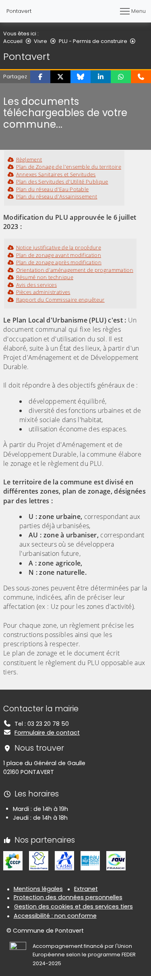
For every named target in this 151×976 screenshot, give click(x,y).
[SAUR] (116, 860)
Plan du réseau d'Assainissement (56, 196)
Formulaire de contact (47, 733)
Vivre (40, 41)
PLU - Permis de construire (93, 41)
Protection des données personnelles (68, 897)
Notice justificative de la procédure (58, 247)
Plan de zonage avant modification (58, 255)
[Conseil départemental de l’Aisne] (64, 860)
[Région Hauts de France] (38, 860)
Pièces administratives (43, 292)
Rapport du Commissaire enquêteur (60, 299)
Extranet (86, 889)
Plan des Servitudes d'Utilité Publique (62, 181)
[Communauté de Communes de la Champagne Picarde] (13, 860)
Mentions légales (38, 889)
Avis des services (36, 284)
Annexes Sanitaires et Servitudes (56, 174)
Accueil (13, 41)
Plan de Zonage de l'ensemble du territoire (68, 166)
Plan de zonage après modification (58, 262)
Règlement (29, 159)
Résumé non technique (44, 277)
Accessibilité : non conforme (55, 916)
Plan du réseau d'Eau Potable (52, 189)
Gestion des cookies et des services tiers (73, 906)
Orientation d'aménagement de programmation (74, 270)
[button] (40, 76)
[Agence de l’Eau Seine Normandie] (90, 860)
